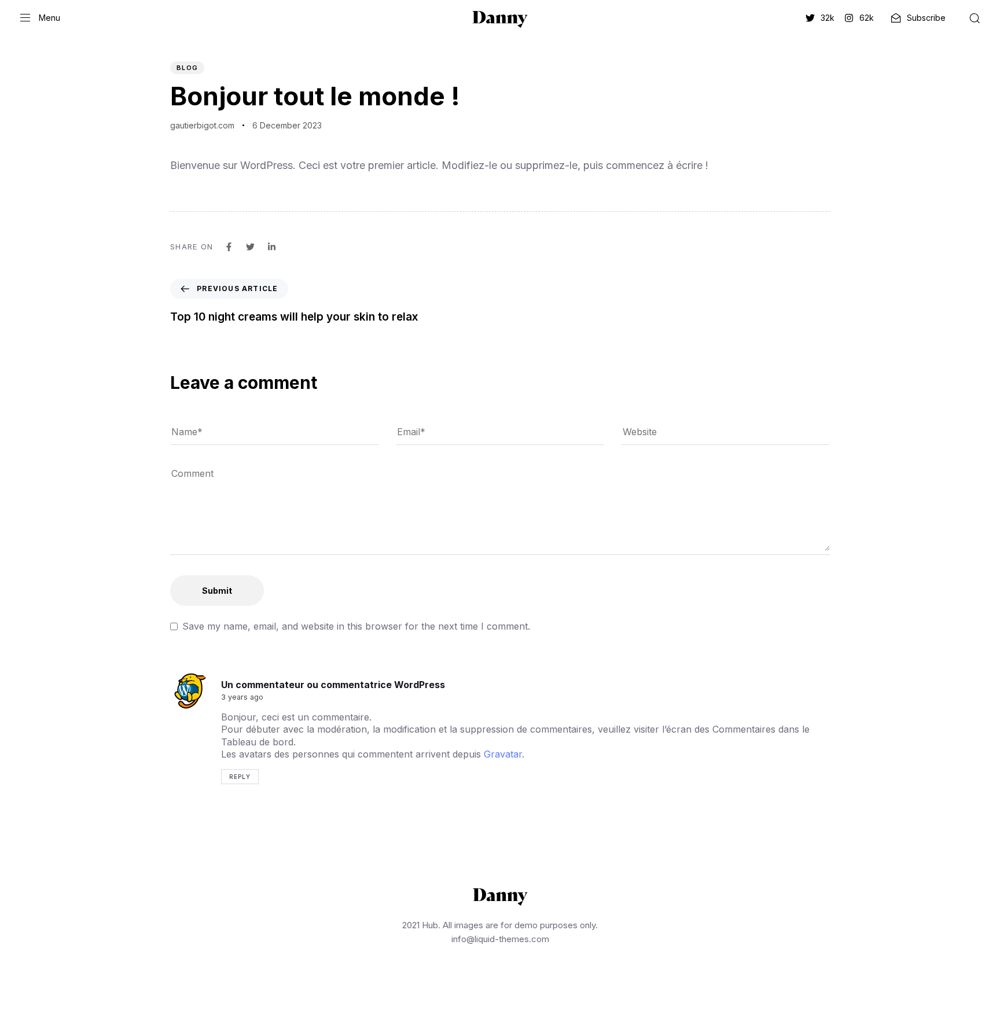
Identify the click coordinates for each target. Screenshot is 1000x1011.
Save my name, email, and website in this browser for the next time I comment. (356, 626)
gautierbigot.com (202, 125)
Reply (240, 776)
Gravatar (503, 754)
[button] (40, 17)
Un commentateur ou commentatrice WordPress (333, 684)
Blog (187, 68)
